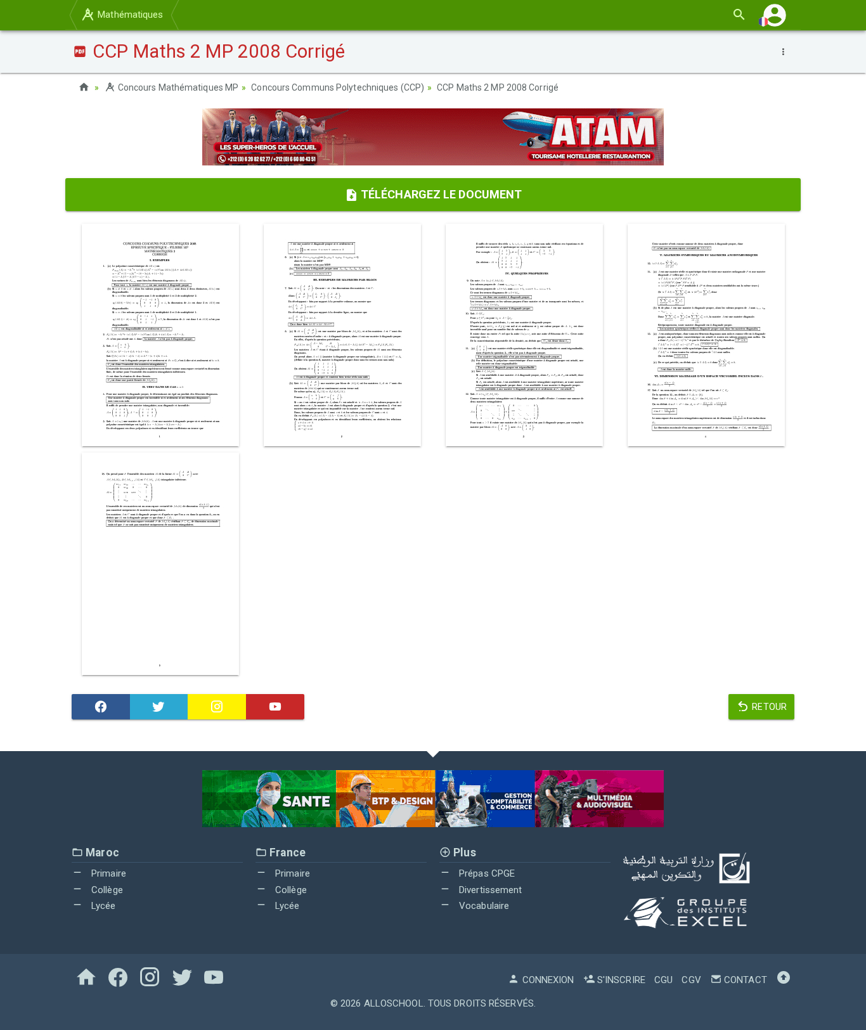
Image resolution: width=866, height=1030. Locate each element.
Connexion (547, 980)
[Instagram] (217, 706)
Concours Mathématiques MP (177, 87)
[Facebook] (101, 706)
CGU (663, 980)
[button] (774, 15)
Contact (744, 980)
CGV (691, 980)
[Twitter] (159, 706)
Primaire (107, 873)
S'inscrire (620, 980)
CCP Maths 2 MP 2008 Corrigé (498, 87)
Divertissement (489, 890)
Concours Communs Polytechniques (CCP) (337, 87)
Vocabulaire (482, 905)
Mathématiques (129, 14)
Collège (106, 890)
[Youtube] (275, 706)
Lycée (102, 905)
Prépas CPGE (485, 873)
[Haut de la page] (783, 980)
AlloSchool (393, 1003)
